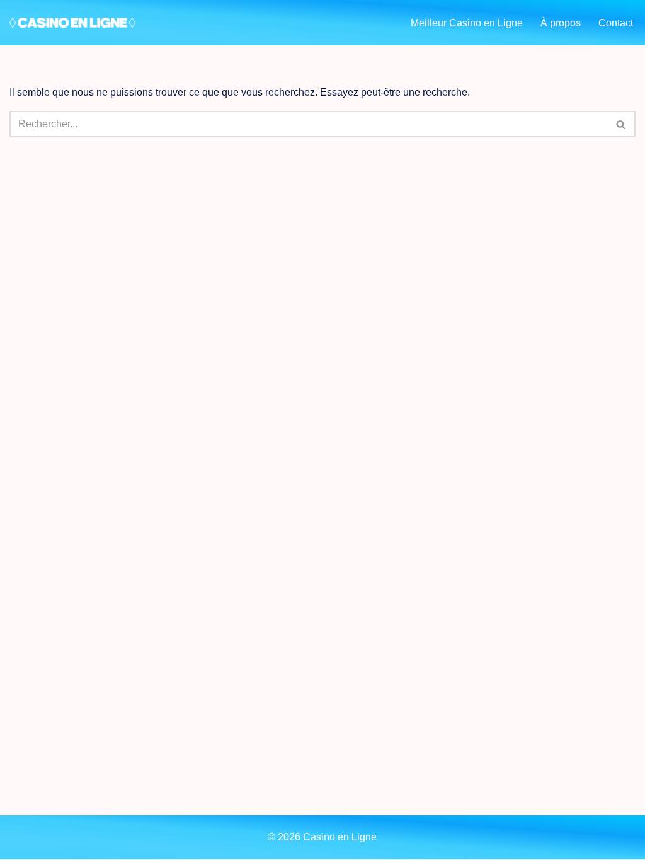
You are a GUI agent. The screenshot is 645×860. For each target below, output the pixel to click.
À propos (560, 23)
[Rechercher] (621, 124)
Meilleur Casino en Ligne (467, 23)
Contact (615, 23)
